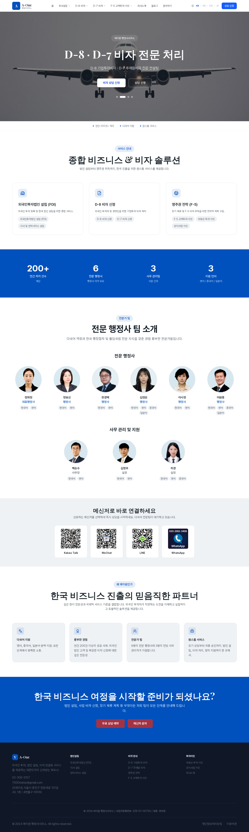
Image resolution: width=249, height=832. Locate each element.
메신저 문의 (140, 723)
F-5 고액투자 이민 (120, 5)
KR (197, 6)
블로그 (154, 5)
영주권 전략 (134, 772)
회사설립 (63, 5)
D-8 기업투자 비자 (137, 762)
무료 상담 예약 (110, 723)
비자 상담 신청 (111, 83)
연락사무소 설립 (78, 772)
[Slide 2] (123, 97)
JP (217, 6)
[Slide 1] (117, 97)
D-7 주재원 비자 (136, 767)
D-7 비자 (98, 5)
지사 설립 (75, 767)
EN (204, 6)
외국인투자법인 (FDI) (80, 762)
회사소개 (141, 5)
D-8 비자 (80, 5)
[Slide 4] (132, 97)
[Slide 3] (128, 97)
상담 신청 (229, 5)
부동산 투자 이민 (194, 762)
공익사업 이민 (193, 767)
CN (211, 6)
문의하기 (167, 5)
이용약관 (232, 824)
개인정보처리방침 (212, 824)
